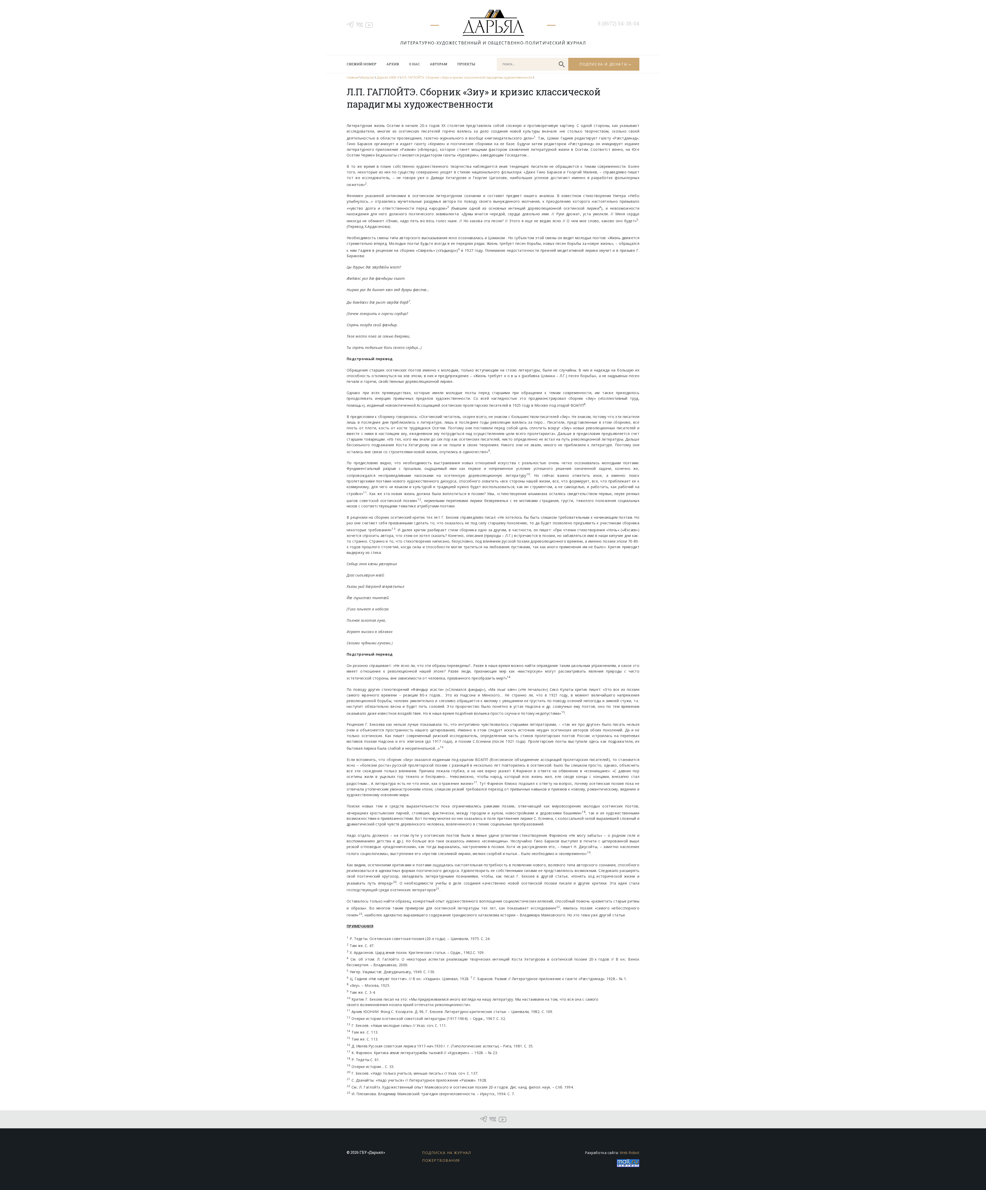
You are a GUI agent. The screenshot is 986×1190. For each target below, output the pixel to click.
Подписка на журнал (446, 1152)
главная (353, 77)
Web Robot (629, 1152)
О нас (414, 64)
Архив (392, 64)
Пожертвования (441, 1160)
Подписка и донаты (603, 64)
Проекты (466, 64)
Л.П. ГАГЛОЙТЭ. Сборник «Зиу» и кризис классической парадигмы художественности (467, 77)
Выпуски (367, 77)
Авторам (438, 64)
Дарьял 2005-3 (388, 77)
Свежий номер (361, 64)
